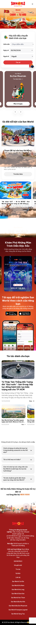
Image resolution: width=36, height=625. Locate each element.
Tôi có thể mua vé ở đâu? (12, 459)
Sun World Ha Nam (18, 585)
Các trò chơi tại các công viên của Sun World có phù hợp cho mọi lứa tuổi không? (15, 469)
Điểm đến (6, 44)
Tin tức (18, 569)
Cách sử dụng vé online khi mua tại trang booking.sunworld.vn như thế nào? (15, 450)
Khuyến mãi (18, 565)
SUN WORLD (18, 561)
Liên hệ (18, 577)
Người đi (6, 56)
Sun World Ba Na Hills (18, 602)
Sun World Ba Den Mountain (18, 606)
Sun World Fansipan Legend (18, 610)
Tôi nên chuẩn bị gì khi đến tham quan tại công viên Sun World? (14, 479)
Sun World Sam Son (18, 593)
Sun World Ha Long (18, 589)
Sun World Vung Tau (18, 614)
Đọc (30, 401)
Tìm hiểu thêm (18, 174)
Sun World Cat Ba (18, 581)
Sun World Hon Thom (18, 598)
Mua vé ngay (18, 104)
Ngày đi (6, 50)
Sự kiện (18, 573)
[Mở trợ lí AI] (31, 66)
